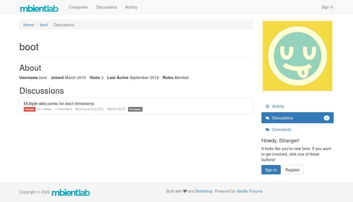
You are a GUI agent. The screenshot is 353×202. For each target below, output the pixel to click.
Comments (281, 129)
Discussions (106, 7)
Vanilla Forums (250, 191)
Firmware (135, 109)
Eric (101, 108)
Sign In (328, 7)
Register (292, 169)
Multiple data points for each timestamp (59, 103)
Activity (131, 7)
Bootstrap (204, 191)
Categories (78, 7)
